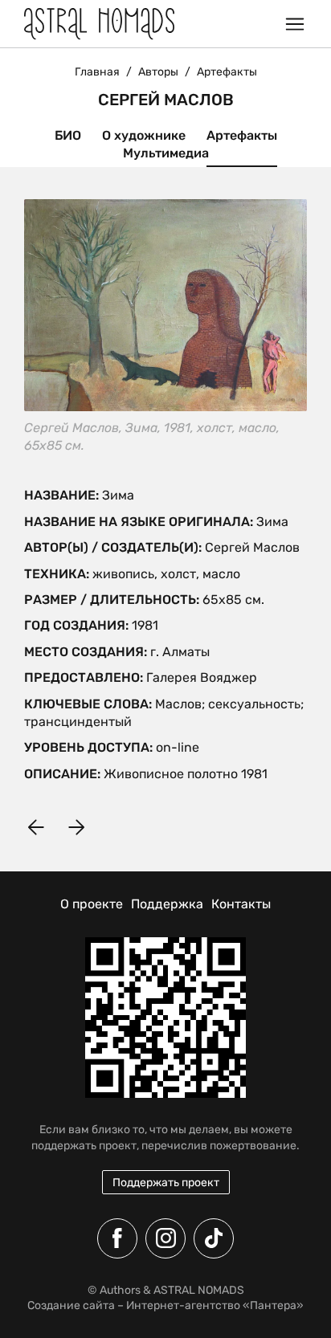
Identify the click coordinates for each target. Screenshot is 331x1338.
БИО (68, 135)
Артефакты (241, 135)
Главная (97, 72)
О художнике (144, 135)
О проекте (91, 904)
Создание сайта (71, 1305)
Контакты (241, 904)
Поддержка (167, 904)
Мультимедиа (166, 153)
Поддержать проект (165, 1182)
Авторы (158, 72)
